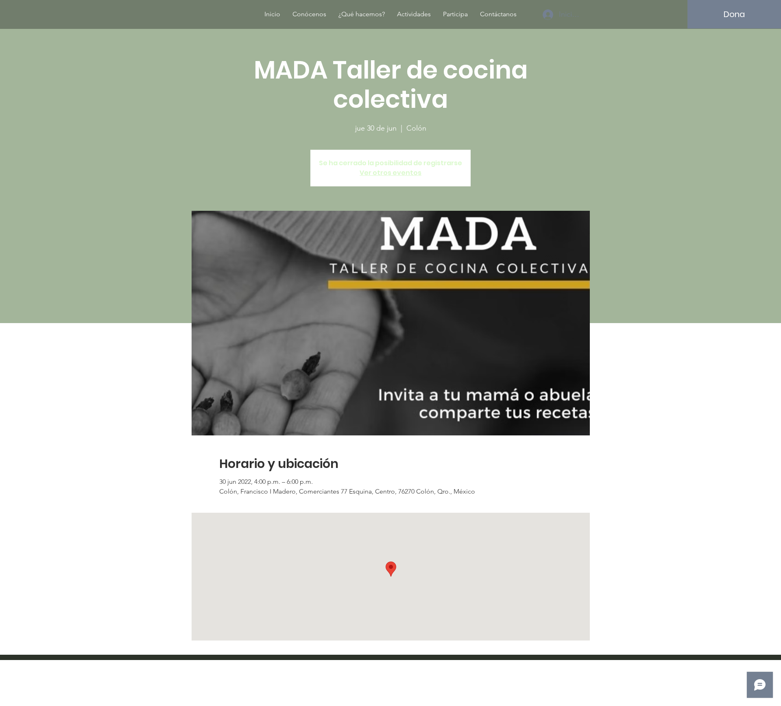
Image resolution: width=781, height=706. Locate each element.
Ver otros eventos (390, 172)
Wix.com (444, 683)
